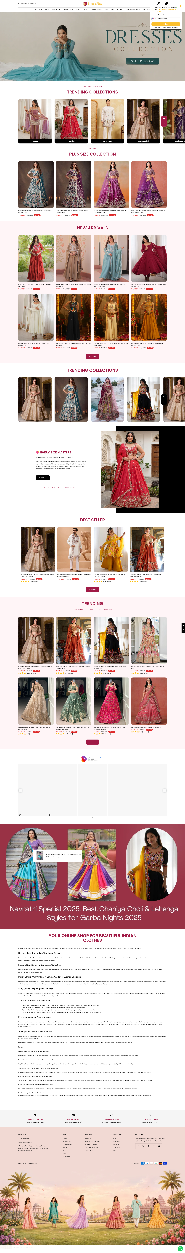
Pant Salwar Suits (105, 609)
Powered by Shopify (32, 1163)
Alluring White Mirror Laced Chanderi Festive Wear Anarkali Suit (33, 344)
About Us (88, 1139)
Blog (114, 1139)
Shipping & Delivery (91, 1144)
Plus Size (119, 10)
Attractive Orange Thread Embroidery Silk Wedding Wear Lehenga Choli (145, 576)
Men (112, 10)
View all (92, 356)
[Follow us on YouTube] (159, 1146)
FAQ (114, 1150)
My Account (116, 1144)
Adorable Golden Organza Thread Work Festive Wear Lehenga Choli (34, 728)
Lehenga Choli (56, 10)
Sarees (47, 10)
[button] (38, 1235)
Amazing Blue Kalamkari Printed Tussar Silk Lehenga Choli (63, 854)
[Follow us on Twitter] (143, 1146)
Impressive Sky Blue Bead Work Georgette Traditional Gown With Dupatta (110, 285)
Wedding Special (97, 10)
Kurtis (64, 1153)
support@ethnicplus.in (25, 1142)
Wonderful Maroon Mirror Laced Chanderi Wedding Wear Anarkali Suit (148, 285)
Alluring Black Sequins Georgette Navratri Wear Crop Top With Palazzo (73, 344)
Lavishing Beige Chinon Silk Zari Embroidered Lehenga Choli (147, 667)
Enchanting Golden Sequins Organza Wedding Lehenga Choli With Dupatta (37, 576)
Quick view (56, 857)
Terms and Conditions (91, 1147)
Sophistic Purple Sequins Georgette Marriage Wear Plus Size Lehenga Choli (148, 212)
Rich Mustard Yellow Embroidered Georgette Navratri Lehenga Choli (147, 344)
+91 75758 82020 (23, 1139)
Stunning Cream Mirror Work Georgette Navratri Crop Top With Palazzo (111, 344)
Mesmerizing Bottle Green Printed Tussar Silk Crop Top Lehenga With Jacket (72, 728)
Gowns (78, 10)
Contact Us (116, 1141)
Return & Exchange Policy (92, 1141)
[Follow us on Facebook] (138, 1146)
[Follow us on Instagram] (148, 1146)
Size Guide (116, 1147)
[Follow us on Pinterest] (154, 1146)
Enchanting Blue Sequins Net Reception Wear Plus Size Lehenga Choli (34, 212)
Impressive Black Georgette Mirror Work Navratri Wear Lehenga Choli (110, 667)
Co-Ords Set (66, 1156)
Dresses (86, 10)
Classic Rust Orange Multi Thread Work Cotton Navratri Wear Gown (35, 285)
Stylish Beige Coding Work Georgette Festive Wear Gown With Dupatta (73, 285)
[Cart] (166, 4)
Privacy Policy (89, 1150)
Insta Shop (146, 10)
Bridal (106, 10)
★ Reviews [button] (183, 628)
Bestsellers (38, 10)
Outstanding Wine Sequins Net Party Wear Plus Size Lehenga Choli (72, 212)
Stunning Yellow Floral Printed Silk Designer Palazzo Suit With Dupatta (109, 576)
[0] (157, 4)
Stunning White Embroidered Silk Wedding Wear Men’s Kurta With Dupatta (74, 576)
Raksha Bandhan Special (132, 10)
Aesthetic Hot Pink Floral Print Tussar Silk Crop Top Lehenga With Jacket (109, 728)
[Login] (161, 4)
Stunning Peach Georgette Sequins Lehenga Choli (146, 727)
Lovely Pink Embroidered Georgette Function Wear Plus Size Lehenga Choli (110, 212)
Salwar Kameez (68, 10)
